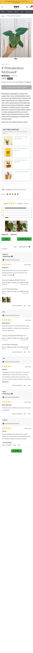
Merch (16, 11)
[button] (9, 76)
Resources (29, 11)
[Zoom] (28, 20)
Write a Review (25, 239)
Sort (15, 247)
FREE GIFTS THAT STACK (16, 1)
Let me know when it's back (16, 87)
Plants (3, 11)
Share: (3, 194)
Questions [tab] (13, 235)
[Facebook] (7, 194)
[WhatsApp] (15, 194)
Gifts (22, 11)
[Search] (27, 7)
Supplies (9, 11)
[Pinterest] (12, 194)
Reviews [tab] (4, 235)
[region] (16, 226)
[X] (10, 194)
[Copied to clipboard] (18, 194)
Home (2, 16)
